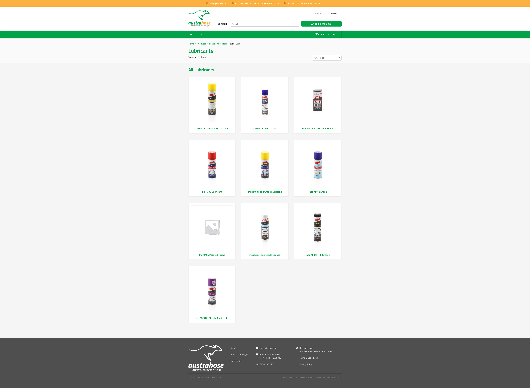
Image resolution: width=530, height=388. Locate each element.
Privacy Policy (305, 364)
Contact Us (235, 361)
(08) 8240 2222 (323, 24)
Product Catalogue (239, 354)
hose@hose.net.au (218, 3)
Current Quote (328, 34)
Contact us (318, 13)
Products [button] (196, 34)
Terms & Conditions (308, 357)
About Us (234, 348)
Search (222, 24)
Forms (334, 13)
